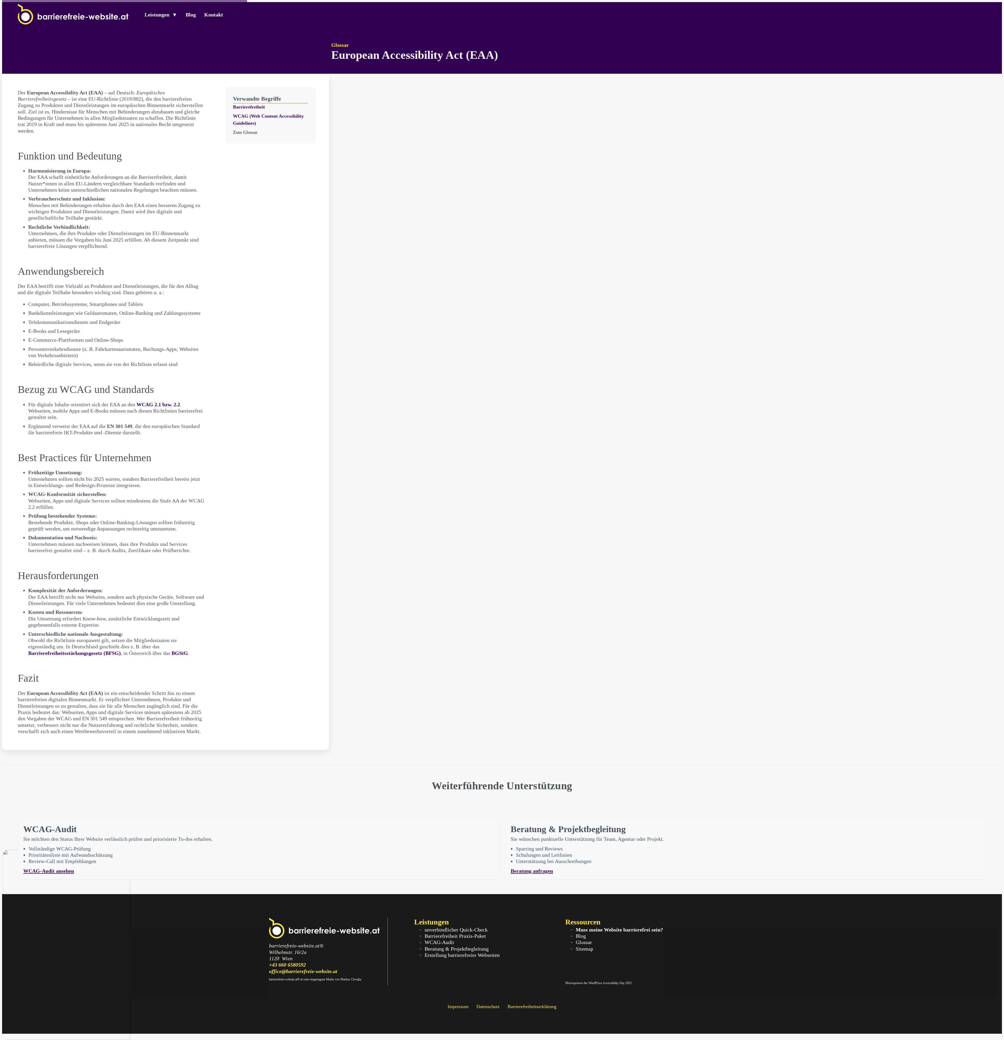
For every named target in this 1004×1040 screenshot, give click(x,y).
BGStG (180, 653)
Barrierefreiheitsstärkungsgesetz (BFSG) (74, 653)
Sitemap (584, 949)
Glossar (340, 45)
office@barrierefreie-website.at (303, 971)
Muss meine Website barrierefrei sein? (619, 930)
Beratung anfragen (532, 871)
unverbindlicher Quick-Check (456, 930)
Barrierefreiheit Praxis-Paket (455, 936)
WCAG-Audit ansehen (48, 871)
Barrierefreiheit (249, 107)
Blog (191, 15)
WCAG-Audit (439, 942)
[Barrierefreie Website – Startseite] (73, 23)
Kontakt (213, 15)
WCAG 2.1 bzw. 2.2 (158, 404)
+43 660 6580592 (287, 965)
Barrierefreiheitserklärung (531, 1006)
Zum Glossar (245, 132)
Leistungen (161, 15)
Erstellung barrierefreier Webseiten (462, 955)
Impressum (458, 1006)
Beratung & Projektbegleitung (457, 949)
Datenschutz (488, 1006)
